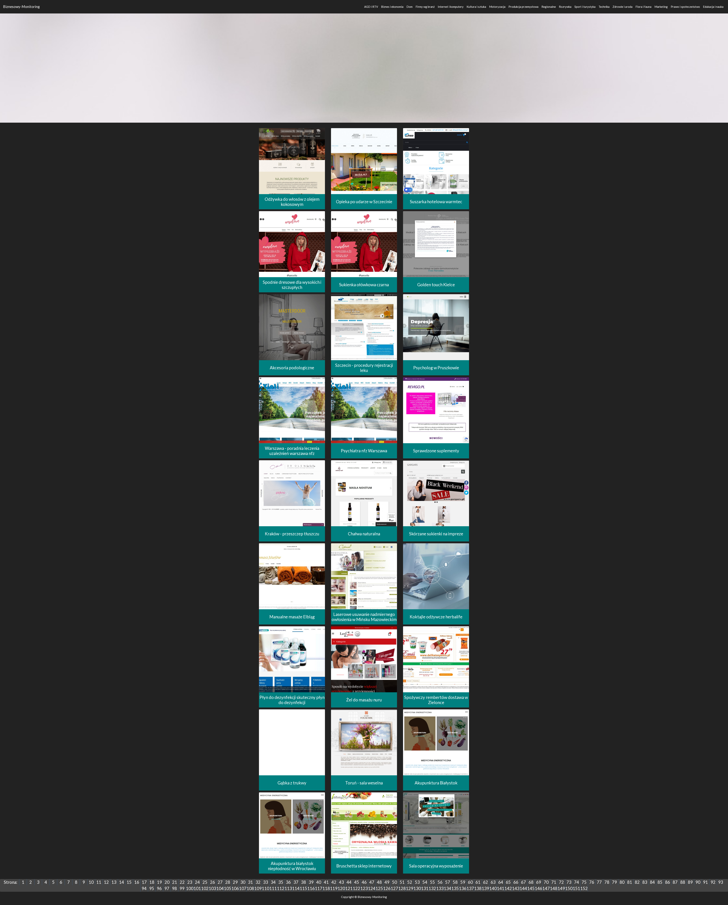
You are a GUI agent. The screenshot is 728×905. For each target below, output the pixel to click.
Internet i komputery (451, 6)
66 (515, 882)
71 (553, 882)
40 (318, 882)
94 (144, 888)
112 (280, 888)
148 (553, 888)
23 (189, 882)
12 (106, 882)
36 (288, 882)
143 (515, 888)
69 (538, 882)
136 (462, 888)
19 (159, 882)
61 (477, 882)
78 (606, 882)
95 (151, 888)
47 (371, 882)
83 (644, 882)
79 (614, 882)
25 (204, 882)
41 (326, 882)
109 (258, 888)
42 (333, 882)
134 (447, 888)
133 (440, 888)
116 (311, 888)
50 (394, 882)
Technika (604, 6)
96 (159, 888)
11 (98, 882)
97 (166, 888)
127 (394, 888)
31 (250, 882)
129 (409, 888)
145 (531, 888)
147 (546, 888)
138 (478, 888)
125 (379, 888)
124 (371, 888)
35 (280, 882)
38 (303, 882)
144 (523, 888)
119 (333, 888)
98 (174, 888)
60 (470, 882)
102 (205, 888)
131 (424, 888)
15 (129, 882)
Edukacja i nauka (713, 6)
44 (349, 882)
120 (341, 888)
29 (235, 882)
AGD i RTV (371, 6)
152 (584, 888)
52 (409, 882)
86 (667, 882)
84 (652, 882)
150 (569, 888)
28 (227, 882)
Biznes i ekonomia (392, 6)
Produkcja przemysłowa (523, 6)
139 (485, 888)
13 (113, 882)
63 (493, 882)
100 (189, 888)
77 (599, 882)
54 (424, 882)
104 (220, 888)
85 (659, 882)
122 (356, 888)
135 (455, 888)
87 (675, 882)
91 (705, 882)
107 (242, 888)
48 (379, 882)
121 (349, 888)
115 (303, 888)
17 (144, 882)
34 (273, 882)
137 (470, 888)
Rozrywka (565, 6)
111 (273, 888)
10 (91, 882)
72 (561, 882)
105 (227, 888)
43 (341, 882)
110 (265, 888)
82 (637, 882)
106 (235, 888)
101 (197, 888)
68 (531, 882)
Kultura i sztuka (476, 6)
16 (136, 882)
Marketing (661, 6)
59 (462, 882)
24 (197, 882)
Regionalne (548, 6)
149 (561, 888)
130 (417, 888)
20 (167, 882)
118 (326, 888)
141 (500, 888)
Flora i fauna (643, 6)
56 (440, 882)
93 (720, 882)
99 (182, 888)
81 (629, 882)
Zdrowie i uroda (622, 6)
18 (151, 882)
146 (538, 888)
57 (447, 882)
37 (295, 882)
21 (174, 882)
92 (713, 882)
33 (265, 882)
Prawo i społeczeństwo (685, 6)
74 (576, 882)
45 (356, 882)
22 (182, 882)
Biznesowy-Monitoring (21, 6)
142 (508, 888)
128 (402, 888)
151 (576, 888)
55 (432, 882)
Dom (409, 6)
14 (121, 882)
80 (622, 882)
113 (288, 888)
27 (220, 882)
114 (296, 888)
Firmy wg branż (425, 6)
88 (682, 882)
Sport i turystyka (584, 6)
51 (402, 882)
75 (584, 882)
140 (493, 888)
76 (591, 882)
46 (364, 882)
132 (432, 888)
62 (485, 882)
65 (508, 882)
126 (387, 888)
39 (311, 882)
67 (523, 882)
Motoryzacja (497, 6)
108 (250, 888)
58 (455, 882)
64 (500, 882)
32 (258, 882)
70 (546, 882)
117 (318, 888)
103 (212, 888)
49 (386, 882)
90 (697, 882)
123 (364, 888)
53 (417, 882)
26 (212, 882)
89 (690, 882)
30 (242, 882)
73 (568, 882)
